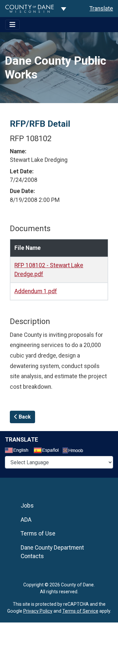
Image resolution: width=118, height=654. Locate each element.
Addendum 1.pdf (35, 291)
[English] (18, 451)
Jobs (27, 505)
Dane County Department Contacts (52, 551)
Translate (101, 8)
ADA (26, 519)
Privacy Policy (37, 611)
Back (24, 417)
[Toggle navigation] (12, 25)
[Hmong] (75, 451)
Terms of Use (38, 533)
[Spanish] (47, 451)
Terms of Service (80, 611)
